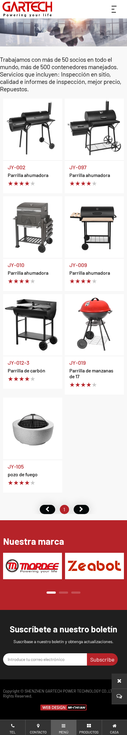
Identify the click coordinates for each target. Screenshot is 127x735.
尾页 (81, 509)
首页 (47, 509)
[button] (51, 593)
